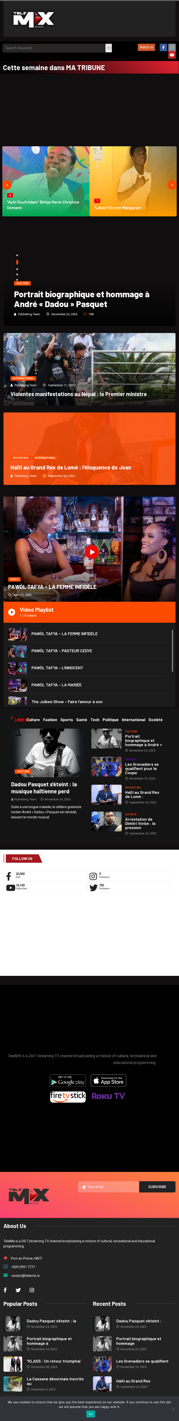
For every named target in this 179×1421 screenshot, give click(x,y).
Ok (91, 1414)
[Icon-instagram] (172, 47)
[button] (146, 47)
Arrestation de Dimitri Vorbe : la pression (140, 823)
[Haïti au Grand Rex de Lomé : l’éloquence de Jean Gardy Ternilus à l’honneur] (106, 795)
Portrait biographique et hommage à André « (143, 740)
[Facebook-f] (163, 47)
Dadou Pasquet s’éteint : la (51, 1320)
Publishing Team (29, 314)
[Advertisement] (89, 109)
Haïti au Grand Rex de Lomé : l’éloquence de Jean (70, 467)
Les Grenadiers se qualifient (142, 1361)
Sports (131, 759)
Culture (22, 283)
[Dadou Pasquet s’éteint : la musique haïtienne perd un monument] (47, 753)
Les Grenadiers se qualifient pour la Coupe (142, 768)
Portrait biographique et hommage (138, 1341)
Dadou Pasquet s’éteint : (139, 1320)
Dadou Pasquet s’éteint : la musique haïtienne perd (44, 788)
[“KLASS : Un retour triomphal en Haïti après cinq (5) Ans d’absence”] (12, 1364)
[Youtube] (172, 55)
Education (20, 457)
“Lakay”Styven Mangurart (117, 207)
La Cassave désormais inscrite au (55, 1381)
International (23, 378)
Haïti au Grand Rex (133, 1380)
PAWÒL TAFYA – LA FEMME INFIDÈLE (52, 586)
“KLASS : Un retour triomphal (53, 1361)
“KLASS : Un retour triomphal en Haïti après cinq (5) (83, 299)
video (14, 579)
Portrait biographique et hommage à (49, 1341)
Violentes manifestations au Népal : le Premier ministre (78, 393)
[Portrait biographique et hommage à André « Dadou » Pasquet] (106, 738)
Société (131, 814)
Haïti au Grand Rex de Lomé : (142, 794)
